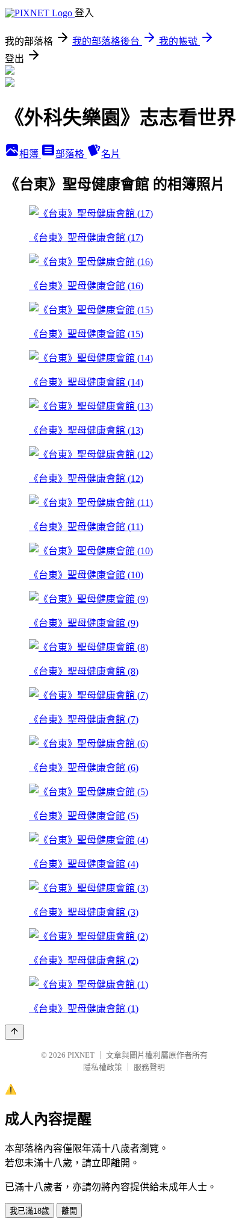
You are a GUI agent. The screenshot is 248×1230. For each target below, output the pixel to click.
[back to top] (14, 1032)
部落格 (71, 154)
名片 (110, 154)
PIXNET (81, 1055)
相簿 (30, 154)
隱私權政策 (102, 1067)
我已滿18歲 (29, 1211)
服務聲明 (149, 1067)
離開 (69, 1211)
